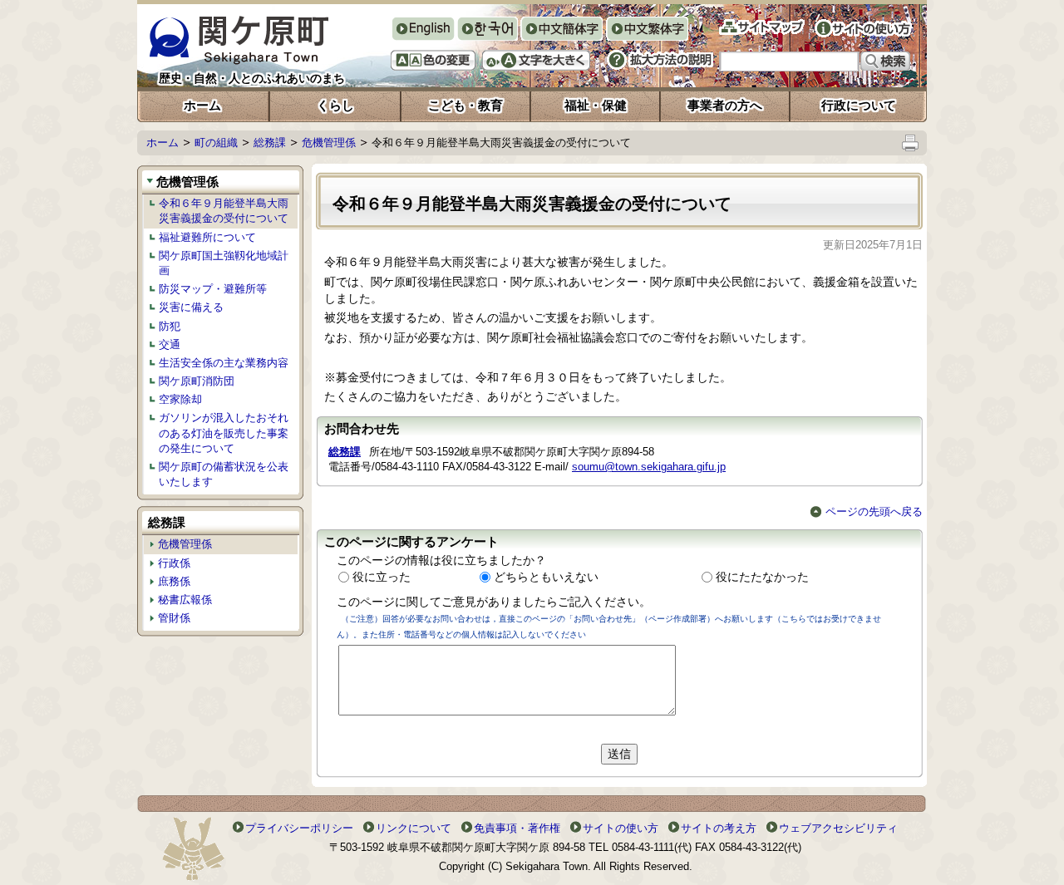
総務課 (270, 142)
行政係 (174, 563)
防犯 (169, 326)
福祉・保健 (595, 105)
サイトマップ (762, 27)
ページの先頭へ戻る (874, 511)
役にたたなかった (762, 576)
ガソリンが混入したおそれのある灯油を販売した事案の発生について (223, 432)
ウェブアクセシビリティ (838, 828)
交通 (169, 344)
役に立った (381, 576)
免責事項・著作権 (517, 828)
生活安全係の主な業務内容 (223, 362)
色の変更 (433, 60)
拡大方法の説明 (660, 60)
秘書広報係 (185, 599)
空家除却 (180, 399)
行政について (858, 105)
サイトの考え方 (718, 828)
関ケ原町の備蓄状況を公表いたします (223, 474)
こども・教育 (465, 105)
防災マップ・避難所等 (213, 289)
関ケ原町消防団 (196, 381)
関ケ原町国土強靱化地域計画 (223, 263)
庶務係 (174, 581)
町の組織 (216, 142)
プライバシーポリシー (299, 828)
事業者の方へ (724, 105)
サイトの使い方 (863, 28)
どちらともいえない (546, 576)
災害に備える (191, 307)
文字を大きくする (536, 60)
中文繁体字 (647, 30)
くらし (335, 105)
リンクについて (413, 828)
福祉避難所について (207, 237)
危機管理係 (329, 142)
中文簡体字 (561, 30)
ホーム (202, 105)
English (423, 29)
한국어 (487, 30)
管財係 (174, 618)
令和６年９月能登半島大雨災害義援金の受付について (223, 210)
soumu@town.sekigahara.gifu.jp (649, 466)
